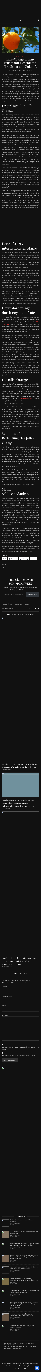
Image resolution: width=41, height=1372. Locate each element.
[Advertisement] (20, 225)
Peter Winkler (8, 608)
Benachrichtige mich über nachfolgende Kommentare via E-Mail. (20, 1048)
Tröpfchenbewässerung (25, 398)
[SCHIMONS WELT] (20, 8)
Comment (5, 1015)
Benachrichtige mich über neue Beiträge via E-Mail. (18, 1055)
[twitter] (19, 1368)
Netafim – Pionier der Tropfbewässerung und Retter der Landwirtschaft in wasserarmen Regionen (19, 961)
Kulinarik (14, 1225)
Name (4, 987)
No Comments (27, 70)
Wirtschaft (20, 56)
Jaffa (11, 604)
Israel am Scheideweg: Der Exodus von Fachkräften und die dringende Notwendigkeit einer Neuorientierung (18, 803)
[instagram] (22, 1368)
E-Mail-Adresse (7, 996)
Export (5, 604)
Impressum (31, 1366)
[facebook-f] (15, 1368)
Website (4, 1005)
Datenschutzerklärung (21, 1366)
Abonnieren (32, 594)
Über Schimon (10, 1366)
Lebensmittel (18, 604)
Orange (27, 604)
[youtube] (25, 1368)
